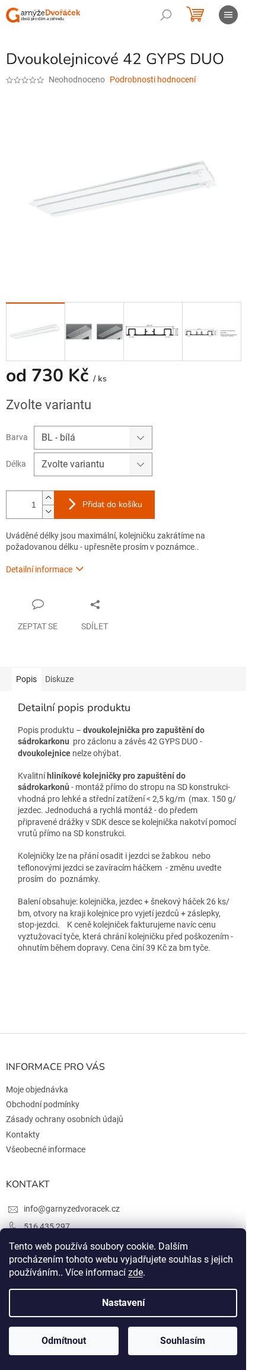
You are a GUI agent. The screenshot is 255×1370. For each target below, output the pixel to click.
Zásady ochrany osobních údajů (64, 1119)
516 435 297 (47, 1226)
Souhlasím (182, 1340)
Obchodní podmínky (42, 1104)
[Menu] (228, 15)
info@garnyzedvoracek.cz (72, 1208)
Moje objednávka (37, 1089)
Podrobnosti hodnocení (153, 79)
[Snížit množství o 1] (48, 511)
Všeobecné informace (45, 1149)
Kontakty (23, 1134)
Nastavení (123, 1302)
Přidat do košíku (112, 504)
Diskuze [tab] (59, 679)
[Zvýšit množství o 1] (48, 498)
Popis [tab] (26, 679)
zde (135, 1272)
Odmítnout (64, 1340)
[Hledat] (166, 15)
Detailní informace (39, 569)
